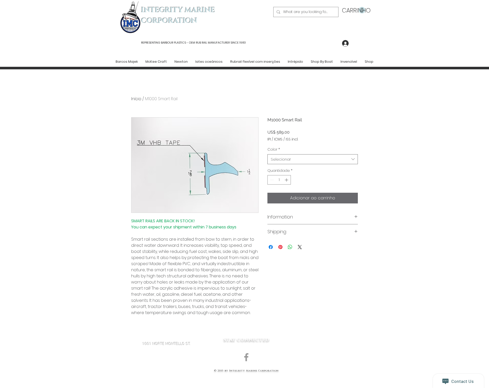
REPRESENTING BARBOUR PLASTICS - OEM (168, 43)
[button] (353, 10)
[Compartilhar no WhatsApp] (290, 247)
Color (273, 149)
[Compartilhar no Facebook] (271, 247)
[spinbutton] (279, 179)
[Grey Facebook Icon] (246, 357)
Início (136, 99)
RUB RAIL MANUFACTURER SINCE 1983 (220, 43)
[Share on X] (300, 247)
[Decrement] (271, 179)
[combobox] (312, 159)
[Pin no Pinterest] (280, 247)
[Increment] (287, 179)
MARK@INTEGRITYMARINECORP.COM (166, 371)
